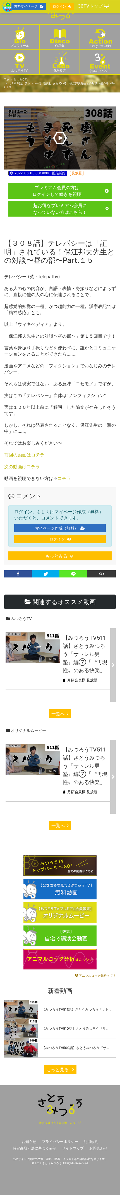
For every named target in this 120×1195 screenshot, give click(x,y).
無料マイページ (25, 6)
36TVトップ (91, 6)
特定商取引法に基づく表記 (34, 1148)
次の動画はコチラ (22, 466)
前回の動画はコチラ (24, 455)
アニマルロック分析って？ (97, 976)
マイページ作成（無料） (56, 528)
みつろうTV (21, 79)
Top (6, 79)
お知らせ (29, 1142)
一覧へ (58, 713)
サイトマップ (73, 1148)
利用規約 (91, 1142)
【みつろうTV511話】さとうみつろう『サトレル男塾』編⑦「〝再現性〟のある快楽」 (85, 654)
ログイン (57, 539)
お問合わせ (98, 1148)
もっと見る (58, 1069)
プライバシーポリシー (60, 1142)
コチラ (64, 478)
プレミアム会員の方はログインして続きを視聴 (56, 191)
